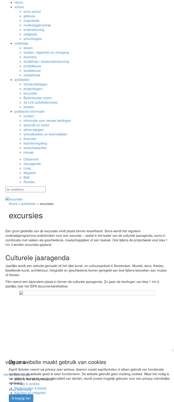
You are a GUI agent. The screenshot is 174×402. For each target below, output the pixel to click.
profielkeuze (32, 66)
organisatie (31, 20)
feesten (29, 107)
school (19, 7)
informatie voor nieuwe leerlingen (47, 120)
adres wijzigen (34, 129)
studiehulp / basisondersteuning (46, 61)
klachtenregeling (35, 143)
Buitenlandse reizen (38, 97)
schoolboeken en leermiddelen (46, 134)
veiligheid (30, 34)
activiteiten (22, 79)
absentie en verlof (36, 125)
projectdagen (33, 88)
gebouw (29, 16)
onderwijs (21, 43)
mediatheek (32, 75)
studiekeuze (32, 70)
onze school (32, 11)
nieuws (29, 152)
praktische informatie (29, 111)
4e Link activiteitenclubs (41, 102)
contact (29, 116)
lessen (28, 47)
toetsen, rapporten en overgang (46, 52)
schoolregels (33, 38)
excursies (30, 93)
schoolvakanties (35, 147)
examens (30, 57)
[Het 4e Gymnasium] (87, 199)
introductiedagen (36, 84)
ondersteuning (34, 29)
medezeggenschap (37, 25)
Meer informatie (20, 389)
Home (18, 2)
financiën (30, 138)
